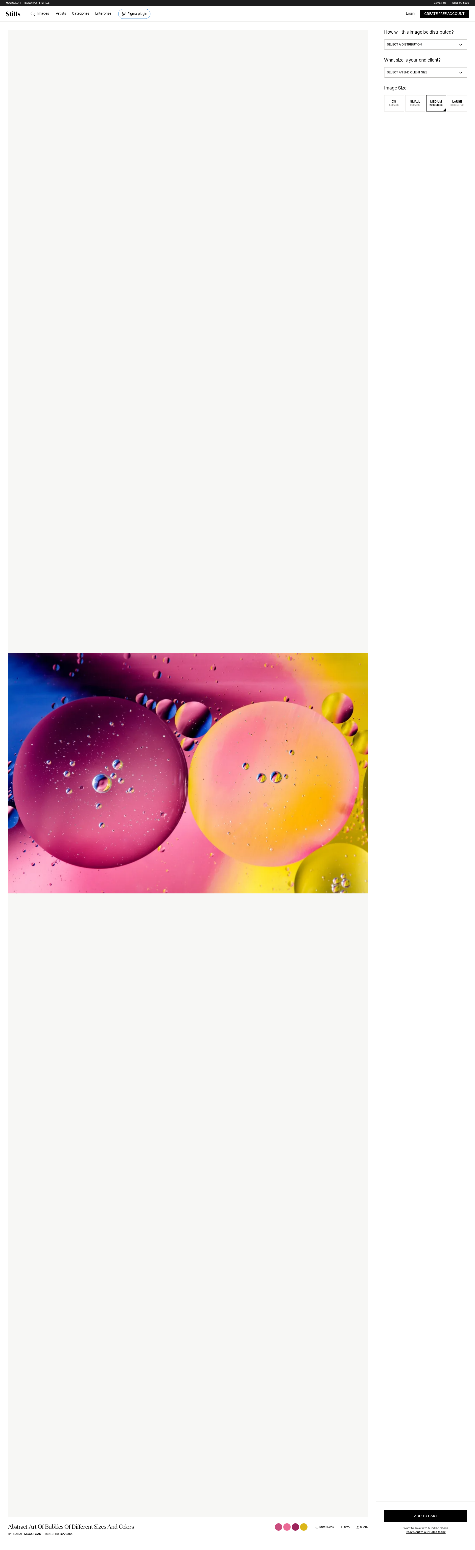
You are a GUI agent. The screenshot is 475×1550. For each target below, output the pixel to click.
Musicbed (12, 3)
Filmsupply (30, 3)
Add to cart (425, 1516)
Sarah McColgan (27, 1533)
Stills (45, 3)
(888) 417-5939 (460, 3)
